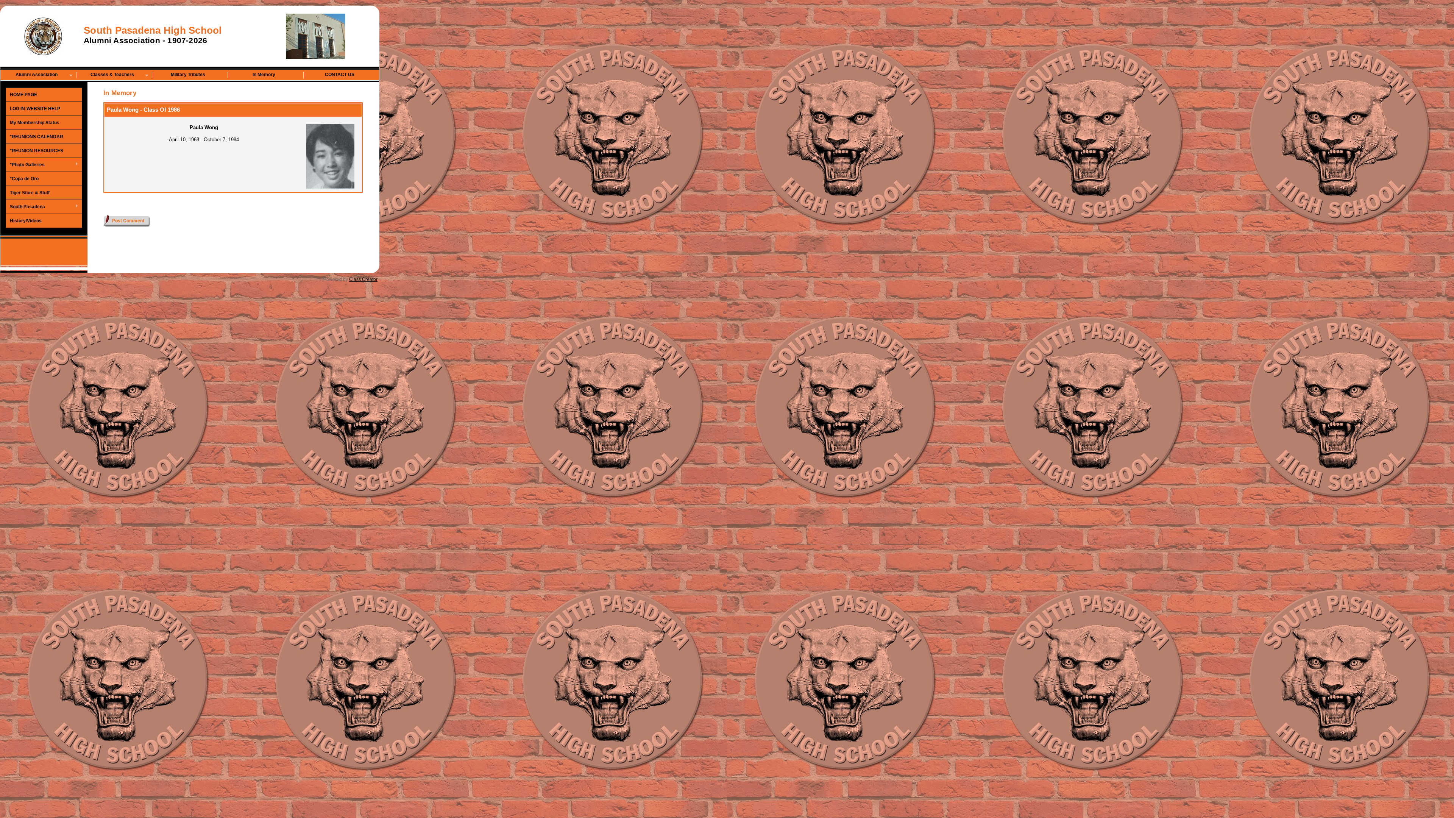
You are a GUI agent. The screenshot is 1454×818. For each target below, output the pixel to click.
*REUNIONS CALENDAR (36, 136)
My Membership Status (34, 122)
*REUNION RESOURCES (36, 150)
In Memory (264, 74)
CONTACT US (339, 74)
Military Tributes (188, 74)
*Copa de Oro (24, 178)
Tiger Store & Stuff (30, 192)
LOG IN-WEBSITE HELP (35, 108)
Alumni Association (29, 75)
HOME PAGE (23, 94)
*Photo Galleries (25, 165)
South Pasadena (25, 207)
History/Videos (26, 220)
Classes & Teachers (105, 75)
